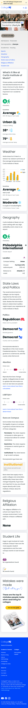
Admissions (5, 41)
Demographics (6, 44)
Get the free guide (13, 608)
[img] (6, 8)
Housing (12, 48)
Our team (3, 673)
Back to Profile (8, 36)
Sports (3, 51)
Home (2, 12)
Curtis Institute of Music (15, 12)
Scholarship (4, 661)
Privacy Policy (11, 704)
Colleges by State (6, 664)
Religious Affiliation (7, 63)
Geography (5, 57)
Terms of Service (21, 704)
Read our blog (4, 655)
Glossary (3, 652)
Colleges (7, 12)
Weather (4, 54)
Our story (3, 670)
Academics (5, 48)
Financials (13, 41)
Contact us (4, 675)
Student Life (5, 66)
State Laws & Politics (8, 60)
